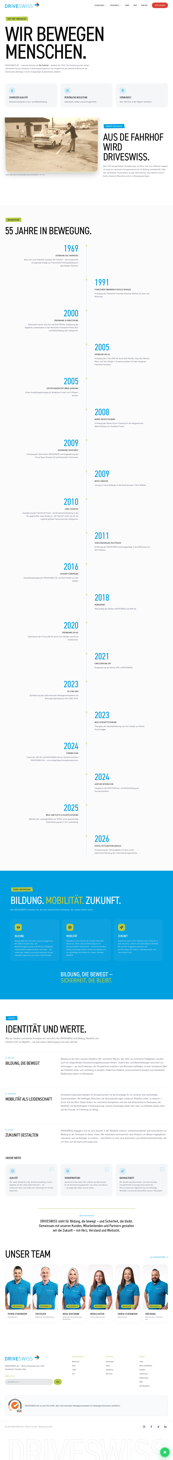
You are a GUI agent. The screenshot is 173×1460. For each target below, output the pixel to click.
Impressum (143, 1374)
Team (108, 1365)
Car (73, 1374)
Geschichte (110, 1361)
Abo (57, 1382)
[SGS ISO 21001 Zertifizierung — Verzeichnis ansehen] (15, 1406)
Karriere (109, 1374)
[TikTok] (158, 1426)
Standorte (109, 1370)
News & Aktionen (145, 1365)
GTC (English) (144, 1386)
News (127, 5)
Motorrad (75, 1361)
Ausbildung (99, 5)
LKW (74, 1370)
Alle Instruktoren (157, 1257)
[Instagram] (144, 1426)
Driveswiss (114, 5)
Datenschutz (143, 1378)
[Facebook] (151, 1426)
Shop (135, 5)
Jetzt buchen (160, 5)
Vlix (51, 1427)
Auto (73, 1365)
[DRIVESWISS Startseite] (22, 5)
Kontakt (144, 5)
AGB (140, 1382)
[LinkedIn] (165, 1426)
